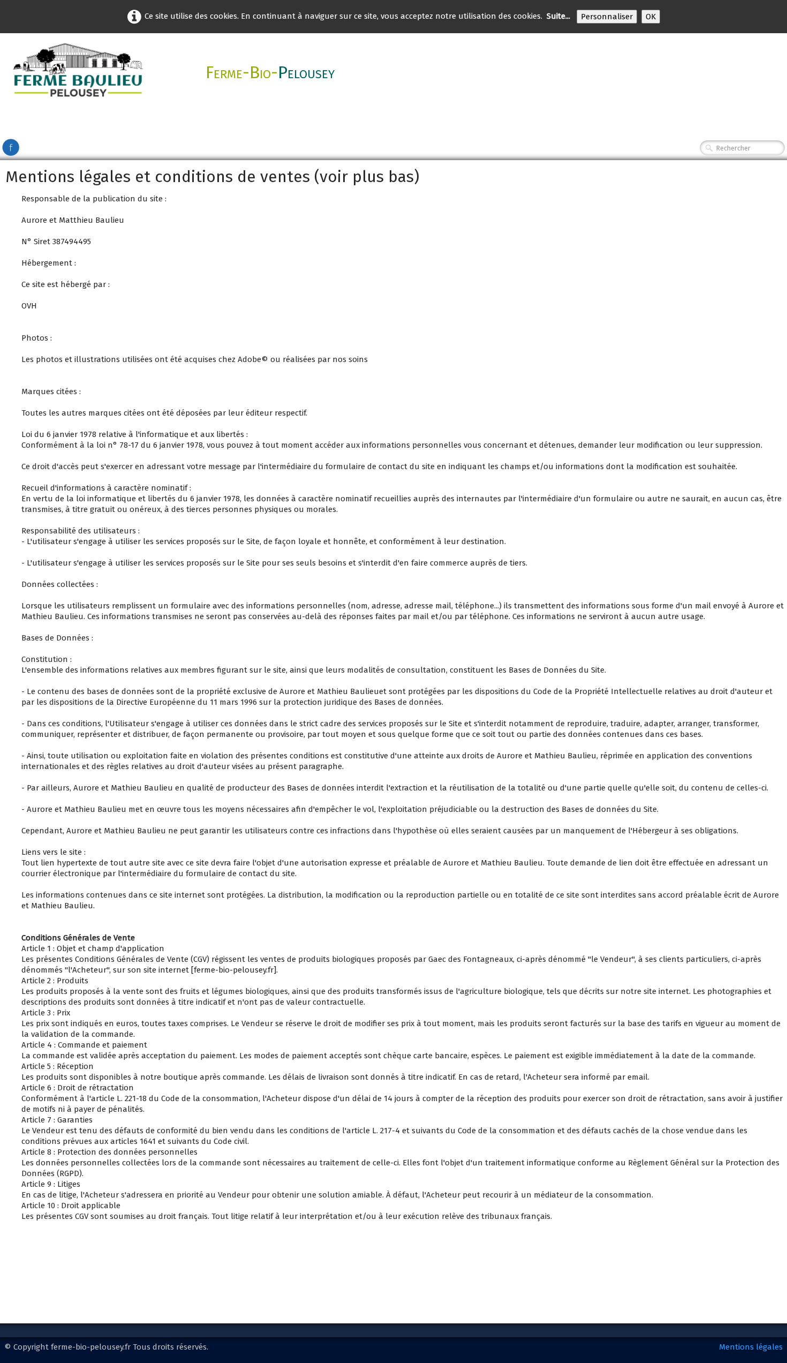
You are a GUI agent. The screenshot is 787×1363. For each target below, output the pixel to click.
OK (651, 16)
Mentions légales (751, 1347)
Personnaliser (607, 16)
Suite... (558, 16)
